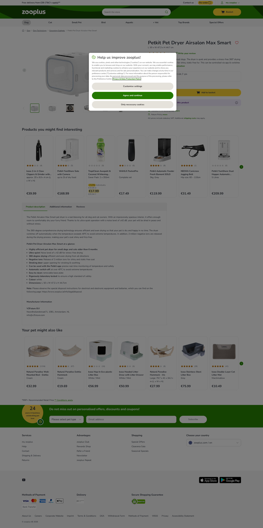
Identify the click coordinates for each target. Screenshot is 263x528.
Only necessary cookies (132, 104)
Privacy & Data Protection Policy (127, 79)
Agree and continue (132, 95)
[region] (132, 82)
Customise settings (132, 86)
